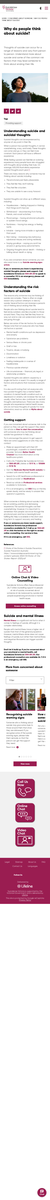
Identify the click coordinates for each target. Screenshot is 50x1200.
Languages (33, 866)
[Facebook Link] (24, 874)
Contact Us (17, 866)
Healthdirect (29, 479)
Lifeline (25, 895)
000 (5, 279)
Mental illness (10, 621)
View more (25, 764)
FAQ (43, 862)
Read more (10, 747)
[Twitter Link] (28, 874)
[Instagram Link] (33, 874)
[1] (29, 170)
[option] (20, 719)
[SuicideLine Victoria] (10, 8)
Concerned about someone (20, 18)
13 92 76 (12, 466)
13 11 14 (32, 464)
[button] (46, 8)
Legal (7, 862)
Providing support (13, 123)
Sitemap (19, 862)
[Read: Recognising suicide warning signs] (20, 700)
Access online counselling (25, 606)
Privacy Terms (25, 900)
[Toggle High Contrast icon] (41, 8)
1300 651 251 (14, 464)
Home (4, 18)
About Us (32, 862)
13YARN (41, 464)
